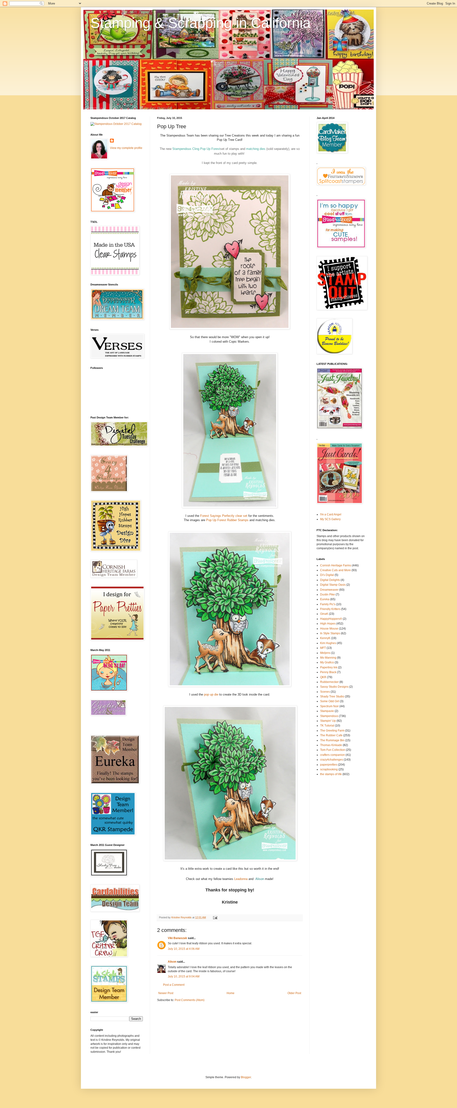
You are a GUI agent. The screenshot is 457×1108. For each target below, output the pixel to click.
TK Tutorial (327, 725)
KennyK (325, 638)
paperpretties (328, 764)
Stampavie (327, 711)
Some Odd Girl (329, 701)
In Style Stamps (330, 633)
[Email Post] (215, 917)
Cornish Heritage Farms (335, 565)
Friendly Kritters (330, 609)
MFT (323, 648)
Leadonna (241, 879)
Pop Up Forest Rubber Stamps (227, 520)
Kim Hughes (328, 643)
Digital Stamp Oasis (333, 584)
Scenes (325, 691)
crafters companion (332, 755)
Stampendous (329, 716)
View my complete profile (126, 148)
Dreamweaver (329, 589)
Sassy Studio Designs (334, 686)
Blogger (246, 1077)
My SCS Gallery (330, 519)
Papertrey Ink (328, 667)
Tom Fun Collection (332, 750)
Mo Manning (328, 657)
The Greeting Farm (332, 730)
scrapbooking (329, 769)
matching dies (255, 149)
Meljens (325, 653)
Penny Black (328, 672)
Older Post (294, 993)
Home (230, 993)
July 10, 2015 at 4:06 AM (183, 948)
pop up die (211, 694)
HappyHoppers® (331, 618)
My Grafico (327, 662)
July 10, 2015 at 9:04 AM (183, 976)
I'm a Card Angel (330, 514)
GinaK (324, 613)
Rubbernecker (329, 682)
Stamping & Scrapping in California (200, 23)
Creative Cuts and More (335, 570)
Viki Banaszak (177, 938)
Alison (259, 879)
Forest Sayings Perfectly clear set (224, 516)
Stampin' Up (328, 720)
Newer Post (165, 993)
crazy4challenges (331, 759)
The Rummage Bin (332, 740)
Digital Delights (330, 580)
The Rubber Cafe (331, 735)
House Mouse (329, 628)
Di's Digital (327, 575)
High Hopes (328, 623)
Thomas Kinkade (331, 745)
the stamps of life (331, 774)
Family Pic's (327, 604)
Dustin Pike (327, 594)
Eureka (324, 599)
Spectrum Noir (329, 706)
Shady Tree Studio (332, 696)
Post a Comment (173, 984)
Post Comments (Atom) (189, 1000)
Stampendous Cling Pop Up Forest (196, 149)
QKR (323, 677)
